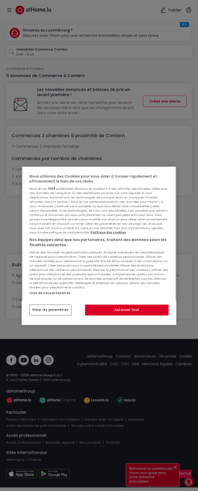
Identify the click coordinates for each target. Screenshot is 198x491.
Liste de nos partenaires (49, 293)
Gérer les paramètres (50, 310)
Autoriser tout (126, 310)
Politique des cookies (108, 232)
